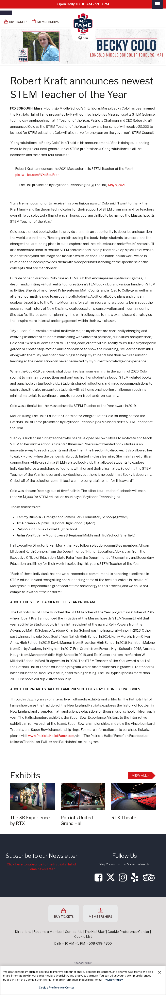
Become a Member (48, 932)
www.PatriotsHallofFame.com (51, 736)
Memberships (48, 21)
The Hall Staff (94, 932)
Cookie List (83, 937)
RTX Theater (124, 817)
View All (139, 775)
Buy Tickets (18, 21)
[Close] (159, 972)
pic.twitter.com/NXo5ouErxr (37, 175)
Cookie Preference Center (56, 987)
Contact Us (73, 932)
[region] (83, 980)
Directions (23, 932)
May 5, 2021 (117, 185)
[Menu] (6, 13)
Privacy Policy (113, 979)
